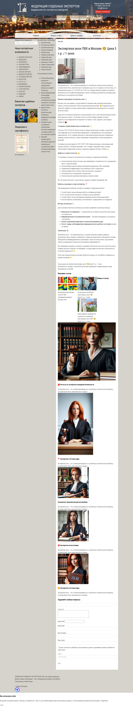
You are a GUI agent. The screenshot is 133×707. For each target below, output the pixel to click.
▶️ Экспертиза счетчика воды (68, 588)
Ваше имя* (61, 626)
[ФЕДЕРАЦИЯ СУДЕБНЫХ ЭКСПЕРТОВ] (21, 13)
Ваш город (61, 640)
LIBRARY (21, 96)
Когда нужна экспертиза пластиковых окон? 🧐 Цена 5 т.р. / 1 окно (80, 264)
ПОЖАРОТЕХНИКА (25, 86)
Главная (36, 36)
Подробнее (104, 701)
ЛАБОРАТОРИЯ (23, 69)
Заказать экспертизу (103, 12)
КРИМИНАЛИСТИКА (25, 57)
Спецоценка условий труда (24, 681)
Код (62, 609)
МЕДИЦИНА (23, 60)
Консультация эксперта (45, 74)
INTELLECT (22, 91)
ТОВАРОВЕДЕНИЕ (24, 67)
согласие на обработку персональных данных (78, 647)
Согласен (2, 705)
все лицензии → (20, 155)
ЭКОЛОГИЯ (22, 79)
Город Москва (45, 43)
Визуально (59, 609)
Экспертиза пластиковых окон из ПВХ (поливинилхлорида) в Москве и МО (66, 296)
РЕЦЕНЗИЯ (22, 94)
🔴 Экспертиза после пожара (68, 545)
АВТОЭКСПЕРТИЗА (25, 72)
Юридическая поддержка (23, 40)
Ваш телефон (62, 633)
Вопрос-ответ (56, 36)
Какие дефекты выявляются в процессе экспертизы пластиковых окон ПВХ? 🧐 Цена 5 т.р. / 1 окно (87, 317)
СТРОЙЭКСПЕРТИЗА (25, 77)
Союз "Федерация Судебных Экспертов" (47, 679)
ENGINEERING (23, 84)
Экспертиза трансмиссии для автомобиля (72, 502)
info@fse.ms (103, 8)
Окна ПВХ (60, 41)
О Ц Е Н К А (22, 82)
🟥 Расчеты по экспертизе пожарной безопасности (76, 385)
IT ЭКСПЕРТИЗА (24, 89)
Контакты (97, 36)
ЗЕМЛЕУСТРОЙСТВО (25, 74)
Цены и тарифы (77, 36)
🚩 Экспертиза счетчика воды (68, 459)
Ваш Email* (61, 621)
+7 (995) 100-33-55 (102, 6)
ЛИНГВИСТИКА (24, 64)
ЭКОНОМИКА (23, 62)
